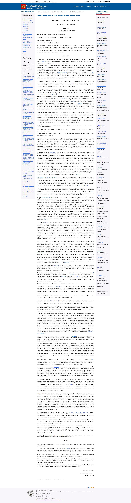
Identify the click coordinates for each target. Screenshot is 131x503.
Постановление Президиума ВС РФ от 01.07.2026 (28, 87)
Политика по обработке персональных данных (49, 500)
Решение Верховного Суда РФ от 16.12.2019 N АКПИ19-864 (70, 11)
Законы (88, 6)
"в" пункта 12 (42, 333)
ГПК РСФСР (25, 173)
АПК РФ (24, 16)
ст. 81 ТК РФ (99, 187)
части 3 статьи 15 (62, 72)
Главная (76, 6)
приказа (49, 48)
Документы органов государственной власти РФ (28, 71)
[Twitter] (90, 487)
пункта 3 (72, 101)
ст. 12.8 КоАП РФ (100, 206)
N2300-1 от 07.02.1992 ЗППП (102, 50)
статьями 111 (50, 435)
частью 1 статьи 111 (53, 419)
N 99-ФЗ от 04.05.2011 (101, 92)
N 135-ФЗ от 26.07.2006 (101, 86)
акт (47, 295)
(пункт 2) (63, 276)
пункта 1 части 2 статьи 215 (78, 412)
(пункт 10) (40, 252)
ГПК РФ (24, 32)
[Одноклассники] (92, 487)
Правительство (105, 6)
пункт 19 (72, 384)
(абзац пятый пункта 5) (50, 94)
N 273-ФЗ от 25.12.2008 (101, 56)
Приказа (49, 69)
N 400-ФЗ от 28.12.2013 (101, 15)
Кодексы (82, 6)
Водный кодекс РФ (27, 20)
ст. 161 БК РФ (99, 226)
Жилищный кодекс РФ (28, 37)
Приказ (63, 98)
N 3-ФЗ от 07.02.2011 (101, 74)
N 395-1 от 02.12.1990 (101, 148)
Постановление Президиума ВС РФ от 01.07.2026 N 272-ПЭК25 (28, 91)
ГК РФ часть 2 (26, 26)
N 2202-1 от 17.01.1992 (101, 113)
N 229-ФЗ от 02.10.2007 (101, 136)
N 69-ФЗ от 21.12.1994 (101, 20)
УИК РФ (24, 51)
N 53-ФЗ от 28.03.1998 (101, 143)
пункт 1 (69, 157)
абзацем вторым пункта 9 (54, 300)
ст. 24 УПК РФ (99, 257)
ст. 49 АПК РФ (100, 275)
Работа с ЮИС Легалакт (50, 2)
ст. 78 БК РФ (99, 195)
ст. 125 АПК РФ (100, 290)
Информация (24, 2)
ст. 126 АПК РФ (100, 267)
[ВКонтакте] (89, 487)
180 (60, 435)
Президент (95, 6)
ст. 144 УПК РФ (100, 242)
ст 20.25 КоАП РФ (100, 177)
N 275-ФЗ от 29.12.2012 (101, 43)
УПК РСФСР (25, 196)
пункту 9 (45, 222)
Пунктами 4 (40, 177)
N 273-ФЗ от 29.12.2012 (101, 32)
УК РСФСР (25, 194)
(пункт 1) (91, 273)
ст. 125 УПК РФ (100, 250)
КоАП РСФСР (26, 188)
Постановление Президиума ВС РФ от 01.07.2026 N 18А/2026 (28, 150)
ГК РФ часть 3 (26, 28)
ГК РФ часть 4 (26, 30)
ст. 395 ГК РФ (99, 167)
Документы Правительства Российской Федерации (28, 67)
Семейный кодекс (27, 47)
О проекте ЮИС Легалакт (36, 2)
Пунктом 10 (40, 393)
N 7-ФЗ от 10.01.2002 (101, 68)
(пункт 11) (66, 262)
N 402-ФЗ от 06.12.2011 (101, 79)
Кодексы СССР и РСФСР (28, 170)
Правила (79, 103)
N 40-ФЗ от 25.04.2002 (101, 27)
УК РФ (24, 53)
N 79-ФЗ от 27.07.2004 (101, 37)
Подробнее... (31, 167)
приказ (44, 61)
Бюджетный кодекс (27, 18)
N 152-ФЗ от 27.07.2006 (101, 125)
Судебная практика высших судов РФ (47, 11)
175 (56, 435)
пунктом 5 (76, 276)
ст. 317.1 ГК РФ (99, 161)
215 (63, 435)
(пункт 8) (45, 219)
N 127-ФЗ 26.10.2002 (101, 118)
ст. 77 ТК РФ (99, 234)
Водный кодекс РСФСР (28, 171)
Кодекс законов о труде (28, 189)
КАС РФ (24, 39)
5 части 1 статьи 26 (51, 177)
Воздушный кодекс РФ (28, 22)
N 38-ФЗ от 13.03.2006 (101, 63)
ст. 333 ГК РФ (99, 156)
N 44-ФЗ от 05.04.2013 (101, 131)
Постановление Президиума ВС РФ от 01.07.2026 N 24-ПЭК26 (28, 154)
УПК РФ (24, 54)
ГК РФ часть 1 (26, 24)
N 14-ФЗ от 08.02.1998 (101, 100)
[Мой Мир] (93, 487)
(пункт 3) (72, 274)
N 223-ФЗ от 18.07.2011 (101, 105)
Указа (92, 72)
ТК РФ (24, 49)
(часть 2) (78, 174)
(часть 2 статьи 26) (83, 185)
